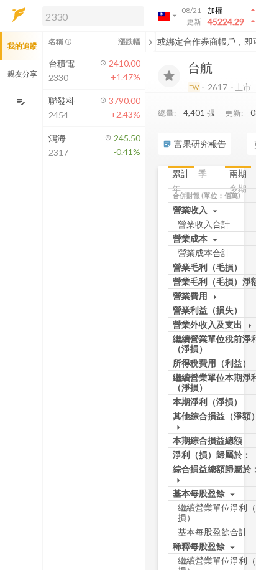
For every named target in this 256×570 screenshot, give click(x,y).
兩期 (238, 173)
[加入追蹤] (169, 76)
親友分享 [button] (22, 73)
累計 (181, 173)
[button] (90, 15)
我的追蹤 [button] (22, 45)
